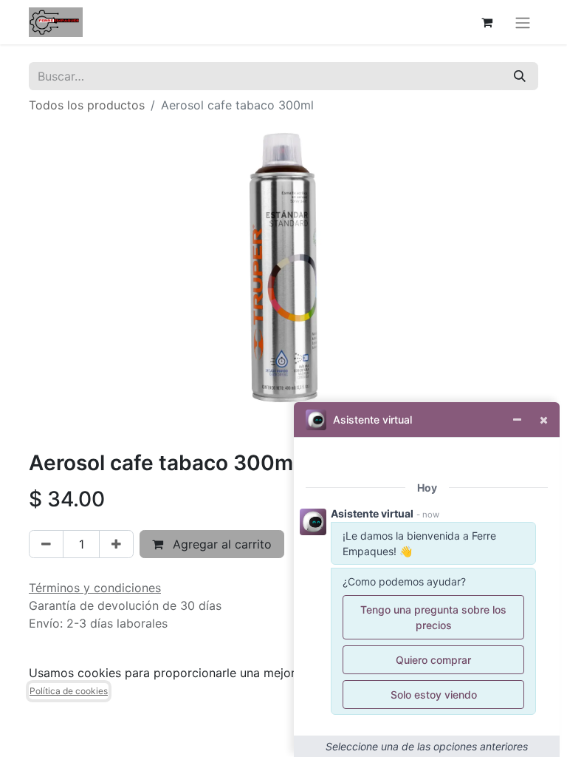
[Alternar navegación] (522, 22)
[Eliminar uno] (46, 544)
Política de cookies (69, 690)
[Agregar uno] (116, 544)
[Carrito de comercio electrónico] (486, 22)
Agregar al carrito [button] (220, 544)
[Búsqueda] (519, 76)
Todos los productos (87, 105)
